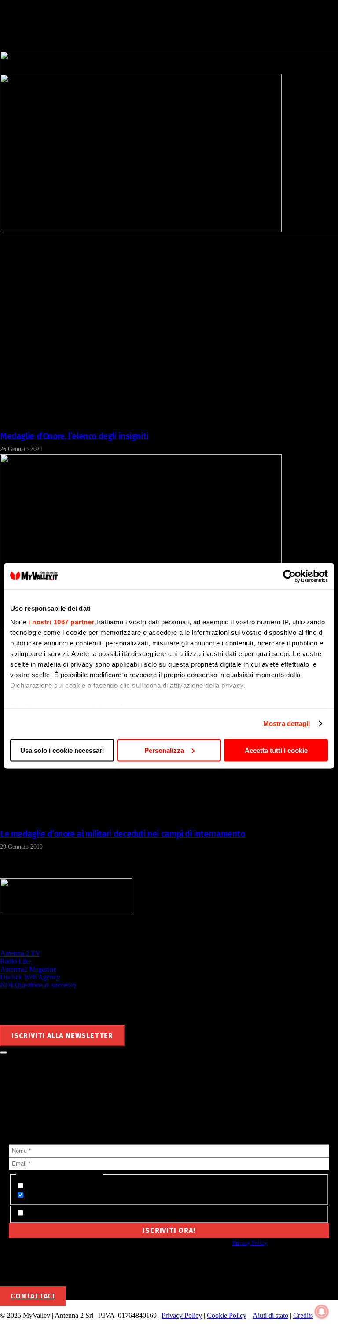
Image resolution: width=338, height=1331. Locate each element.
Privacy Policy (249, 1242)
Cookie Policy (226, 1315)
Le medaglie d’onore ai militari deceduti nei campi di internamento (122, 834)
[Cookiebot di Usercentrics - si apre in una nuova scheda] (289, 576)
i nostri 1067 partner (61, 622)
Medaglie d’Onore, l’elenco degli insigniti (74, 436)
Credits (303, 1315)
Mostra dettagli (286, 723)
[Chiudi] (3, 1052)
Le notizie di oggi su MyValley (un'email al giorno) (100, 1195)
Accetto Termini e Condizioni (69, 1213)
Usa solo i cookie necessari (62, 750)
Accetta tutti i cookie (276, 750)
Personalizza (164, 750)
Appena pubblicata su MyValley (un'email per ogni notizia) (113, 1186)
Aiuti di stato (270, 1315)
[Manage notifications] (322, 1312)
